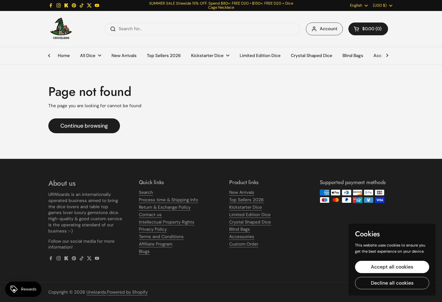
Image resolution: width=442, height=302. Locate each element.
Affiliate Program (155, 244)
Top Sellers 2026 (246, 200)
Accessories (241, 236)
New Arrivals (241, 192)
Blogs (144, 251)
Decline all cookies (392, 283)
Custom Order (243, 244)
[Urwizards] (61, 29)
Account (328, 28)
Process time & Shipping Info (168, 200)
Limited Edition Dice (250, 214)
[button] (368, 29)
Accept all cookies (392, 267)
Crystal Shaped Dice (250, 222)
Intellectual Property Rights (166, 222)
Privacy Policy (153, 229)
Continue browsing (84, 125)
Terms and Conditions (161, 236)
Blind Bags (239, 229)
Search (146, 192)
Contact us (150, 214)
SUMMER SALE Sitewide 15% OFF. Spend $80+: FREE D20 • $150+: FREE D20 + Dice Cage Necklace (221, 5)
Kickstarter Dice (245, 207)
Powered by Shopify (127, 292)
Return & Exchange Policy (165, 207)
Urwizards (96, 292)
